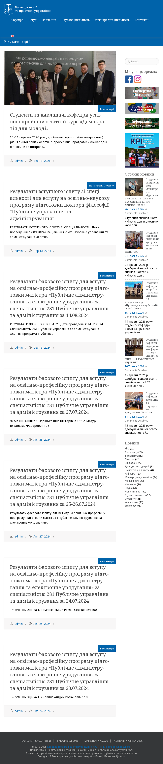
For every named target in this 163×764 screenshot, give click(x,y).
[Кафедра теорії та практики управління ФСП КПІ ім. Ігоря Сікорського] (81, 10)
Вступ (33, 20)
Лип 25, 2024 (42, 624)
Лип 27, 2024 (42, 536)
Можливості (132, 481)
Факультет (130, 506)
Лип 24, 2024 (42, 711)
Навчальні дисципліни (36, 740)
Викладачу (131, 463)
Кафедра (17, 20)
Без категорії (107, 109)
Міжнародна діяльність (112, 20)
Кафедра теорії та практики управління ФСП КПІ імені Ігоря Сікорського (89, 746)
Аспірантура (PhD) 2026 (128, 740)
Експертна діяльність (137, 470)
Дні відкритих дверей (137, 466)
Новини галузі (133, 491)
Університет (131, 502)
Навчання (49, 20)
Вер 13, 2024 (42, 251)
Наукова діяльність (75, 20)
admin (19, 161)
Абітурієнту (131, 452)
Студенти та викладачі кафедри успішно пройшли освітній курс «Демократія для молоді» (58, 121)
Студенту (109, 185)
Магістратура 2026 (96, 740)
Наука (128, 488)
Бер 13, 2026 (42, 161)
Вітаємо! (130, 459)
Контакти (141, 20)
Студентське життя (135, 495)
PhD (127, 448)
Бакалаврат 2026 (67, 740)
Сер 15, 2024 (42, 347)
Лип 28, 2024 (42, 439)
